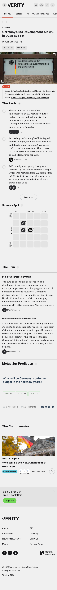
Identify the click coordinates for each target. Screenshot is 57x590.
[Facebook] (10, 553)
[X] (4, 553)
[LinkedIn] (15, 553)
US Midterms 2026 (40, 14)
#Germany (8, 48)
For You (7, 14)
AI (28, 14)
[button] (23, 223)
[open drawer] (4, 5)
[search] (52, 5)
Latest (19, 14)
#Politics (21, 48)
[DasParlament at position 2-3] (23, 230)
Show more (28, 197)
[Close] (54, 490)
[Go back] (16, 22)
